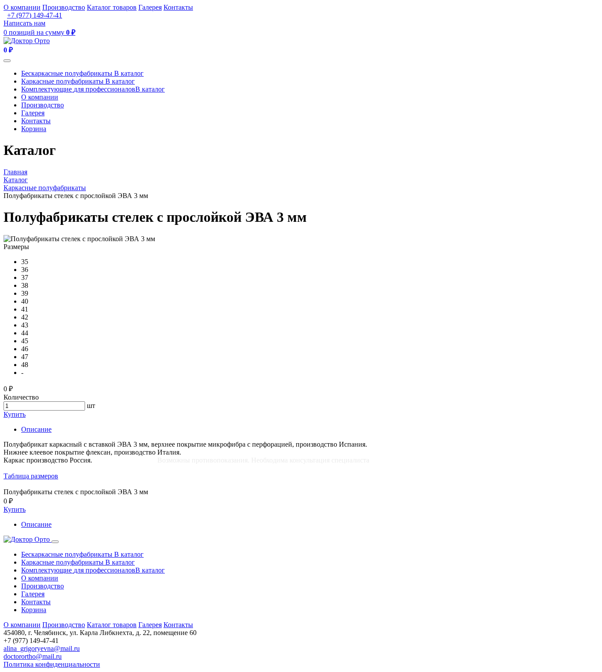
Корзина (33, 128)
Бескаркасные (82, 73)
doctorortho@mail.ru (33, 656)
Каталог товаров (112, 7)
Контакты (178, 7)
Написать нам (24, 23)
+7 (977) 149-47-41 (34, 15)
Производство (63, 7)
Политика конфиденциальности (52, 664)
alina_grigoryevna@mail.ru (42, 648)
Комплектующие (93, 89)
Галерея (150, 7)
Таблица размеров (31, 476)
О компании (22, 7)
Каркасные (78, 81)
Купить (15, 414)
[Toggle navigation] (7, 60)
